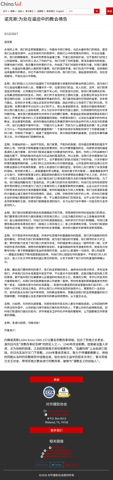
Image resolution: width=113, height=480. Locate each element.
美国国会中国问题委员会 (57, 450)
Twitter (58, 464)
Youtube (72, 464)
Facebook (43, 464)
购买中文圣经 (57, 447)
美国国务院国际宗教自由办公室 (57, 456)
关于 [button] (5, 11)
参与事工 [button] (29, 11)
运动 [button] (20, 11)
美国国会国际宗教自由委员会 (57, 453)
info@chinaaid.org (57, 411)
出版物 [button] (40, 11)
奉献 (109, 11)
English (60, 11)
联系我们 (51, 11)
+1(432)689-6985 (57, 414)
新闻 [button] (12, 11)
